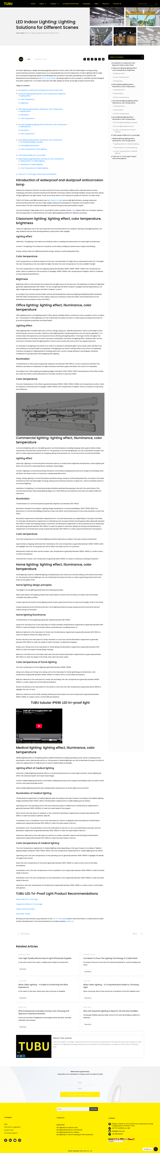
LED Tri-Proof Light (59, 919)
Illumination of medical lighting (31, 164)
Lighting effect (25, 96)
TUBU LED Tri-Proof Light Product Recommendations (37, 174)
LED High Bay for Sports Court (67, 1128)
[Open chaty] (156, 1149)
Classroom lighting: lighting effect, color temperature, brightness (41, 94)
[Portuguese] (129, 1139)
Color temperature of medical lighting (34, 168)
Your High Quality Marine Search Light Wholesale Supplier (45, 958)
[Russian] (131, 1139)
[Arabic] (109, 1139)
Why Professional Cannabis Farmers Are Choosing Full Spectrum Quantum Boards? (43, 1012)
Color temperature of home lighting (33, 149)
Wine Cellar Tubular (23, 914)
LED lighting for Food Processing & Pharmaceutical (74, 1135)
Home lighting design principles (31, 142)
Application (60, 1125)
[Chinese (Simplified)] (112, 1139)
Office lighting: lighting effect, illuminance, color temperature (40, 109)
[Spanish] (133, 1139)
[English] (117, 1139)
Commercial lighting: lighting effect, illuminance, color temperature (42, 124)
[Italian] (124, 1139)
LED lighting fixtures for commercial (69, 1130)
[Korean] (126, 1139)
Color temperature (27, 99)
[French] (119, 1139)
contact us (70, 921)
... (68, 962)
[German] (121, 1139)
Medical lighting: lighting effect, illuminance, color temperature (41, 159)
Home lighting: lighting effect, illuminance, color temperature (40, 140)
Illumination (24, 115)
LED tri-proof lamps (48, 78)
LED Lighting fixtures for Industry (67, 1132)
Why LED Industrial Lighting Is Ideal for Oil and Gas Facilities (110, 1011)
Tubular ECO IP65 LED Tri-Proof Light (29, 904)
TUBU (73, 210)
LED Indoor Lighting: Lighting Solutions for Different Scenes (47, 24)
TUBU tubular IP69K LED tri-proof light (31, 155)
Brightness (24, 103)
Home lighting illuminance (29, 145)
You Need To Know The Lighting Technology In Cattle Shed (110, 958)
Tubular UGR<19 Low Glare (25, 909)
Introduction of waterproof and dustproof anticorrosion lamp (40, 90)
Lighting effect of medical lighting (32, 161)
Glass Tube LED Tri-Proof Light (27, 899)
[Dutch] (114, 1139)
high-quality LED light (54, 200)
